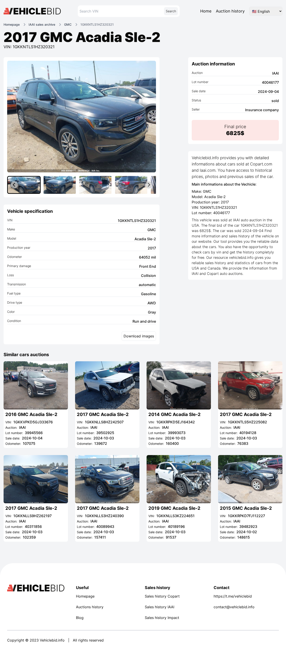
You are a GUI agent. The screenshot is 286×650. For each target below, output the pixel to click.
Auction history (230, 11)
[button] (24, 185)
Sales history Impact (162, 617)
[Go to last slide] (14, 184)
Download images (139, 336)
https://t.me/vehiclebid (233, 596)
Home (205, 11)
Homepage (12, 24)
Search (171, 11)
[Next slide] (148, 184)
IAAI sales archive (42, 24)
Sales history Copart (162, 596)
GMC (68, 24)
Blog (80, 617)
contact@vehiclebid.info (234, 607)
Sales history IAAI (159, 607)
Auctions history (89, 607)
